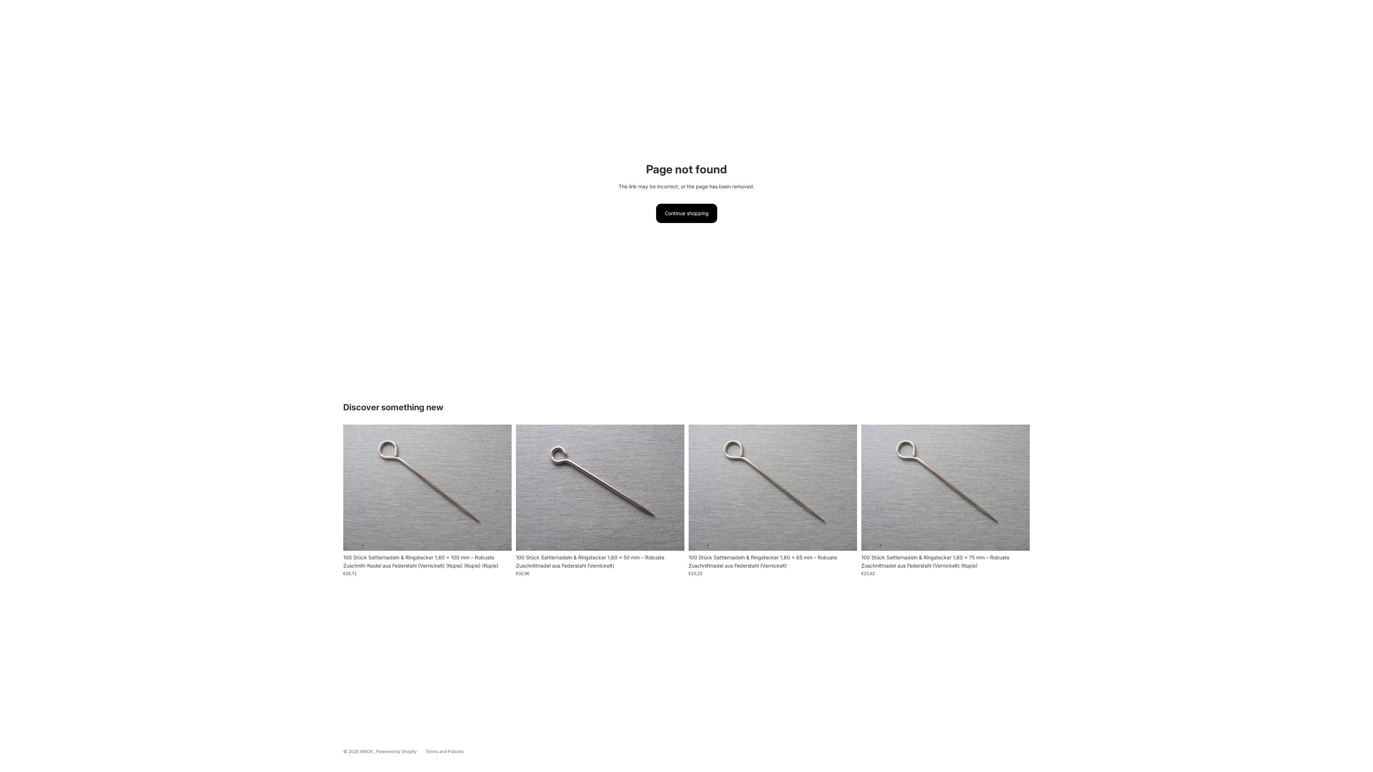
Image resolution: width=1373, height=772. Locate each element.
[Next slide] (673, 488)
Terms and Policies (444, 751)
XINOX (367, 751)
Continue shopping (687, 213)
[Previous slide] (526, 488)
